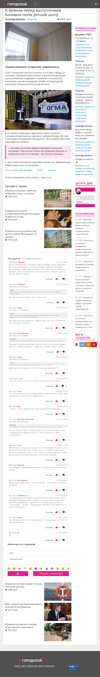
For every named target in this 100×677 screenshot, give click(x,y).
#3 (10, 495)
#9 (10, 391)
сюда (48, 177)
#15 (10, 262)
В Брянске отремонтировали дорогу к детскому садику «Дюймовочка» (84, 303)
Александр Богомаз (22, 170)
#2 (10, 518)
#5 (10, 465)
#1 (10, 533)
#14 (10, 284)
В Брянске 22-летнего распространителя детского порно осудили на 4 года (84, 321)
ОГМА (40, 170)
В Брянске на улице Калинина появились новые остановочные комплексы (84, 50)
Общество (32, 19)
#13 (10, 308)
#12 (10, 333)
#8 (10, 406)
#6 (10, 445)
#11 (10, 357)
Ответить (49, 279)
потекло (52, 170)
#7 (10, 419)
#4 (10, 480)
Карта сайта (20, 666)
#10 (10, 379)
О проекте (49, 666)
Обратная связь (35, 666)
